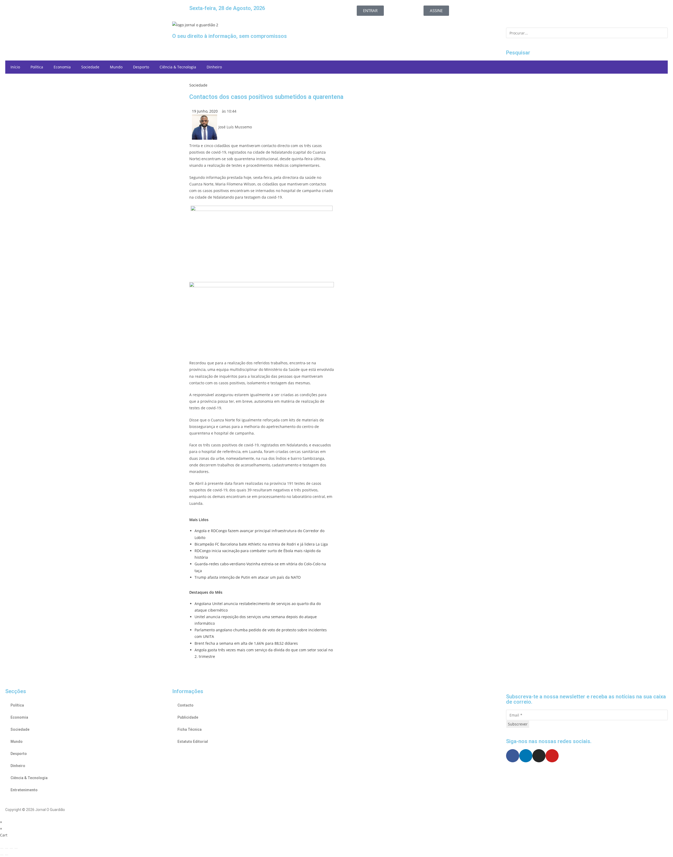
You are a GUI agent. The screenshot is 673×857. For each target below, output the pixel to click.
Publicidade (187, 717)
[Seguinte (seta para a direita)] (6, 854)
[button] (86, 26)
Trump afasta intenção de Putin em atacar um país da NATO (248, 577)
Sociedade (90, 66)
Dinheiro (214, 66)
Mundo (116, 66)
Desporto (141, 66)
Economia (62, 66)
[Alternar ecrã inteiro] (6, 848)
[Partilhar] (11, 848)
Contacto (185, 705)
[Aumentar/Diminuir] (2, 848)
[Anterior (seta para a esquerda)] (2, 854)
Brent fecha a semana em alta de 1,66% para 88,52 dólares (246, 643)
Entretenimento (24, 790)
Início (15, 66)
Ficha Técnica (189, 729)
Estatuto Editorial (192, 741)
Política (36, 66)
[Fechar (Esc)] (16, 848)
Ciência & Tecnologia (178, 66)
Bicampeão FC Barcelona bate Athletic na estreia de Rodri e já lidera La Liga (261, 544)
